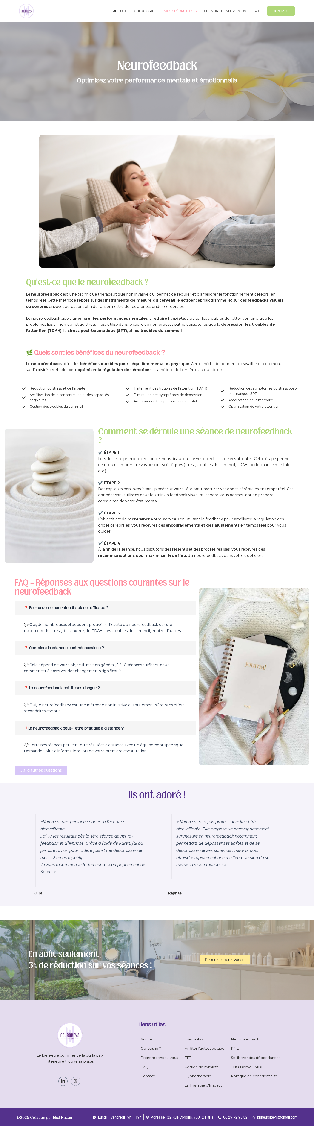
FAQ (256, 11)
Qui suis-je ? (145, 11)
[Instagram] (75, 1081)
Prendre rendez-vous (225, 11)
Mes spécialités (178, 11)
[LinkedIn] (63, 1081)
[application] (195, 11)
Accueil (120, 11)
